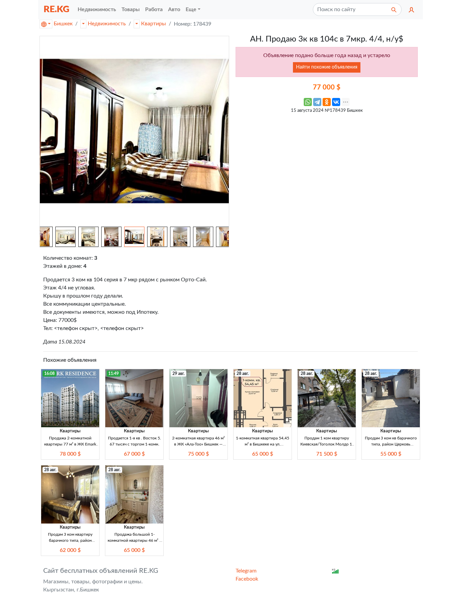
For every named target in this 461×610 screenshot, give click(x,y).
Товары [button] (130, 9)
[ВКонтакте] (336, 102)
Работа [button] (154, 9)
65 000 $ (262, 454)
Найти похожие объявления (326, 67)
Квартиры (153, 23)
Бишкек (63, 23)
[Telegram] (317, 102)
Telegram (246, 571)
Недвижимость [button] (97, 9)
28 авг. (243, 374)
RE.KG (57, 9)
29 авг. (178, 374)
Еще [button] (191, 9)
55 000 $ (390, 454)
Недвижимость (107, 23)
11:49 (113, 374)
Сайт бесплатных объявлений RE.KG (100, 570)
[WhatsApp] (308, 102)
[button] (411, 9)
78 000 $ (70, 454)
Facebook (247, 579)
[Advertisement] (327, 164)
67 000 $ (134, 454)
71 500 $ (326, 454)
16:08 (49, 374)
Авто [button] (174, 9)
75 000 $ (198, 454)
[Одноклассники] (327, 102)
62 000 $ (70, 550)
